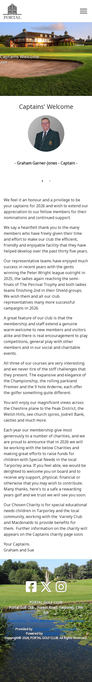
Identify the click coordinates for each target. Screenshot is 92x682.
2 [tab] (49, 180)
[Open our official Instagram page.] (61, 587)
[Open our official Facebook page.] (31, 587)
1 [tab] (42, 180)
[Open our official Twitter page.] (46, 587)
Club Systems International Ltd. (55, 629)
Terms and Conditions (45, 621)
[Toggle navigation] (83, 10)
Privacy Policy (17, 621)
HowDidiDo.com (54, 633)
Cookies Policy (74, 621)
